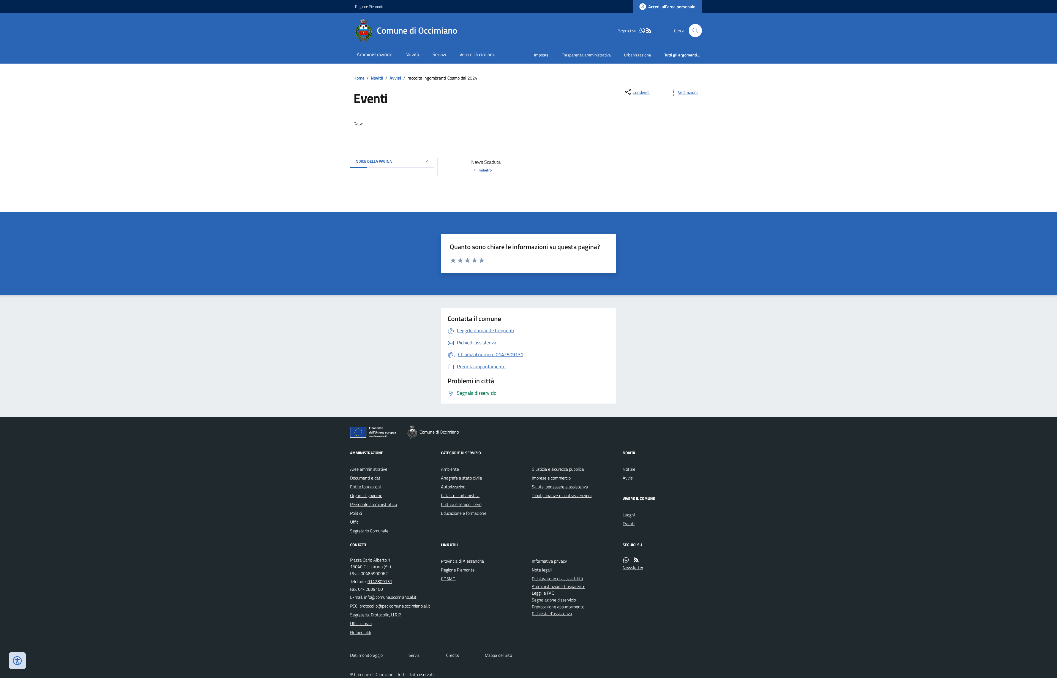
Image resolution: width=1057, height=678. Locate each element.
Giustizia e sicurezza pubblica (558, 469)
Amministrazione (374, 54)
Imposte (541, 55)
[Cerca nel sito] (693, 30)
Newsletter (633, 567)
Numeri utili (360, 632)
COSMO (448, 578)
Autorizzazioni (453, 486)
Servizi (439, 54)
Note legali (542, 570)
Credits (452, 655)
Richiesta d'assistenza (552, 613)
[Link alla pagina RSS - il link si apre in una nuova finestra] (648, 30)
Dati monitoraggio (366, 655)
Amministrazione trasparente (558, 586)
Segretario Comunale (369, 530)
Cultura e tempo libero (461, 504)
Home (358, 78)
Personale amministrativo (373, 504)
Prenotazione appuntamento (558, 606)
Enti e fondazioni (365, 486)
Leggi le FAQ (543, 593)
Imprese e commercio (551, 478)
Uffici (354, 522)
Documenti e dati (365, 478)
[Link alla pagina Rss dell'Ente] (636, 560)
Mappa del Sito (498, 655)
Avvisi (395, 78)
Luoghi (629, 514)
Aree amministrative (368, 469)
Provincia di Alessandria (462, 561)
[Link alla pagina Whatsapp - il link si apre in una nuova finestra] (642, 30)
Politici (356, 513)
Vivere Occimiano (477, 54)
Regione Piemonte (369, 6)
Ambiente (450, 469)
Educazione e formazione (463, 513)
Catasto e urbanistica (460, 495)
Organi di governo (366, 495)
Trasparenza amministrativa (586, 55)
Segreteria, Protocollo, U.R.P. (375, 614)
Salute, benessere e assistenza (560, 486)
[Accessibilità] (17, 660)
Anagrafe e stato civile (461, 478)
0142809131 (379, 581)
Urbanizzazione (637, 55)
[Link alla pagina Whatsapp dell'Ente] (626, 560)
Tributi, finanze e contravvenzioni (562, 495)
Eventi (628, 523)
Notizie (629, 469)
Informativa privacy (549, 561)
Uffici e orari (361, 623)
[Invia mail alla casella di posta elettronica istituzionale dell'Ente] (390, 597)
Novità (412, 54)
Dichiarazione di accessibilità (557, 578)
